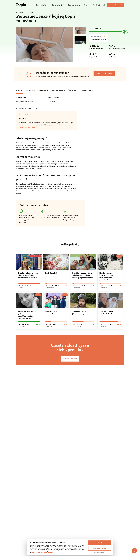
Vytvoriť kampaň (115, 5)
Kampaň (19, 90)
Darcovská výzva (58, 90)
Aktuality (30, 90)
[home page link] (21, 5)
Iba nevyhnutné (99, 548)
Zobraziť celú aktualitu (27, 127)
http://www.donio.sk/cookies (42, 552)
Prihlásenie (97, 5)
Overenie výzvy (88, 90)
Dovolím (99, 543)
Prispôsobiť (99, 553)
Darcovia (43, 90)
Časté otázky (73, 90)
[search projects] (104, 5)
